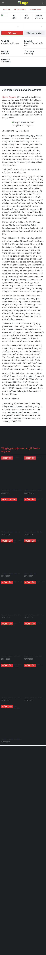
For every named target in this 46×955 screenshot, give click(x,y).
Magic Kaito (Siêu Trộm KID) (35, 656)
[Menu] (3, 3)
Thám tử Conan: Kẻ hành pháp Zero (15, 656)
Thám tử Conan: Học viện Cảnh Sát (14, 532)
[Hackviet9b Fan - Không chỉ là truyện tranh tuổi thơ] (23, 3)
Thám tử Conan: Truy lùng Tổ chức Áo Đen (17, 698)
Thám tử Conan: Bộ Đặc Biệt (35, 532)
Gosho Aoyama (9, 97)
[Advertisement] (23, 76)
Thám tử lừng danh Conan (11, 491)
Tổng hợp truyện (33, 33)
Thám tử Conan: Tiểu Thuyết (12, 615)
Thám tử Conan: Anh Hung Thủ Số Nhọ (16, 573)
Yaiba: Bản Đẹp (30, 573)
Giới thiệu (12, 33)
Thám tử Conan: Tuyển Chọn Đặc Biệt (15, 739)
